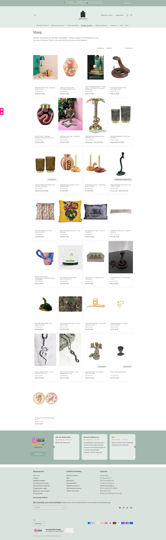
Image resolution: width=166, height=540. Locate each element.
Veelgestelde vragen (40, 488)
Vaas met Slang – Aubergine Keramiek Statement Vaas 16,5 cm (44, 136)
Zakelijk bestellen (39, 481)
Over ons (36, 475)
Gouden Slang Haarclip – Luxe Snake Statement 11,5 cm (95, 324)
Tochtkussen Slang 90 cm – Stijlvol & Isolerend (120, 231)
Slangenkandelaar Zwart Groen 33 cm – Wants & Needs (120, 185)
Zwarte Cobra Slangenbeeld (118, 372)
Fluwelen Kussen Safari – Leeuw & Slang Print (95, 231)
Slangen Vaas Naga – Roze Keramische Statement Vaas (67, 88)
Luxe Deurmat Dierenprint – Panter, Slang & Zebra (70, 324)
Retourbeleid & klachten (41, 486)
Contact (35, 478)
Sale (68, 478)
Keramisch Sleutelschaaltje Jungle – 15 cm (45, 418)
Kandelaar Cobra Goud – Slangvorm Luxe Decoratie (70, 136)
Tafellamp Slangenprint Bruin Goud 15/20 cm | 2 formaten (45, 185)
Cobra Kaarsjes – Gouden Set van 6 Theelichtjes (94, 278)
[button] (35, 15)
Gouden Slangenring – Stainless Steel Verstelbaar (119, 324)
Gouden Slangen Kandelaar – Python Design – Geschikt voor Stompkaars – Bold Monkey (95, 88)
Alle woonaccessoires (74, 488)
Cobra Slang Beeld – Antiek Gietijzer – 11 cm (120, 278)
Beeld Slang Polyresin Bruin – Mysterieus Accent (118, 88)
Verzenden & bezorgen (41, 483)
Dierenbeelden (72, 483)
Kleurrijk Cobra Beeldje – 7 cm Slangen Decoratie (43, 324)
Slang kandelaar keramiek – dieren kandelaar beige (69, 185)
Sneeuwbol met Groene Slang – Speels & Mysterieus (68, 278)
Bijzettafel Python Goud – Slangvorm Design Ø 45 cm (45, 88)
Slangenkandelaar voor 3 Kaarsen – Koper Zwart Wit (95, 372)
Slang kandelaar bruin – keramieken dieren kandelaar (95, 185)
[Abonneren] (64, 507)
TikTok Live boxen (73, 491)
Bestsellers (70, 481)
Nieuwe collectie (72, 475)
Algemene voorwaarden (41, 491)
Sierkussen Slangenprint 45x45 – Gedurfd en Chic (44, 231)
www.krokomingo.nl (107, 486)
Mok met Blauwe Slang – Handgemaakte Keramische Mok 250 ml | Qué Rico (45, 278)
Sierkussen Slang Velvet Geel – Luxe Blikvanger (70, 231)
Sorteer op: (101, 48)
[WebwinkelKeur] (53, 531)
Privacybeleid (37, 493)
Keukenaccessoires (73, 486)
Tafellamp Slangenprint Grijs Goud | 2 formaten (120, 136)
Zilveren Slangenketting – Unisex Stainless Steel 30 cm (44, 372)
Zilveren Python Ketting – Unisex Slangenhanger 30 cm (69, 372)
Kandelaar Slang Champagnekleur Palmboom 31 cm (94, 136)
